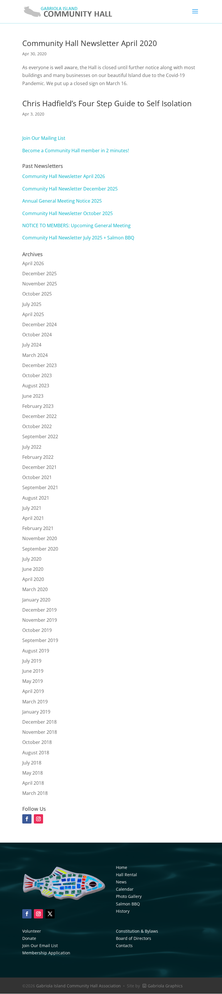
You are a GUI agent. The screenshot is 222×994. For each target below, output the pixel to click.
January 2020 (36, 600)
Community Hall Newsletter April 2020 (89, 43)
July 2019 (31, 661)
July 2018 (31, 763)
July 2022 (31, 447)
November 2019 (39, 620)
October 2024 (37, 334)
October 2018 (37, 742)
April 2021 (33, 518)
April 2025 (33, 314)
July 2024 (31, 345)
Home (121, 867)
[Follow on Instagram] (38, 913)
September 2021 (40, 487)
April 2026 (33, 263)
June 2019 (32, 671)
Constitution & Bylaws (137, 931)
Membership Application (46, 953)
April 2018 (33, 783)
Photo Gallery (129, 896)
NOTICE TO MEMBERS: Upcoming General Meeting (76, 225)
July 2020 (31, 559)
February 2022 (37, 457)
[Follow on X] (50, 913)
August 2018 (35, 752)
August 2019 (35, 651)
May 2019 (32, 681)
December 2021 (39, 467)
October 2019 (37, 630)
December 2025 (39, 273)
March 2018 (35, 793)
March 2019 (35, 701)
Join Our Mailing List (43, 138)
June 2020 (32, 569)
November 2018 (39, 732)
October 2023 (37, 375)
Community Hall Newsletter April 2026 (63, 176)
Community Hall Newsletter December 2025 (70, 189)
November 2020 (39, 538)
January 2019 (36, 712)
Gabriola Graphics (165, 986)
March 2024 (35, 355)
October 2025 (37, 294)
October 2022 (37, 426)
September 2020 (40, 549)
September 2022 (40, 436)
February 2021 (37, 528)
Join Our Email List (40, 945)
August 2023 (35, 385)
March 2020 (35, 589)
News (121, 882)
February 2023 (37, 406)
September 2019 (40, 640)
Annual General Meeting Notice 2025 (62, 201)
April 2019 (33, 691)
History (123, 911)
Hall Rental (126, 874)
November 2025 (39, 283)
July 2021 (31, 508)
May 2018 (32, 773)
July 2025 (31, 304)
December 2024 (39, 324)
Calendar (125, 889)
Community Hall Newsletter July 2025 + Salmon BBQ (78, 237)
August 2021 (35, 498)
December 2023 (39, 365)
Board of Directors (133, 938)
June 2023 (32, 396)
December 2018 (39, 722)
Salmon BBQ (128, 904)
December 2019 (39, 610)
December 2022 (39, 416)
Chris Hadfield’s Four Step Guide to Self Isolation (107, 103)
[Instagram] (38, 819)
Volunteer (31, 931)
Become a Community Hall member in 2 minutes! (75, 150)
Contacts (124, 945)
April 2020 (33, 579)
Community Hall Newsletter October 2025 (67, 213)
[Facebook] (27, 819)
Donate (29, 938)
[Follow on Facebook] (27, 913)
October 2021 (37, 477)
